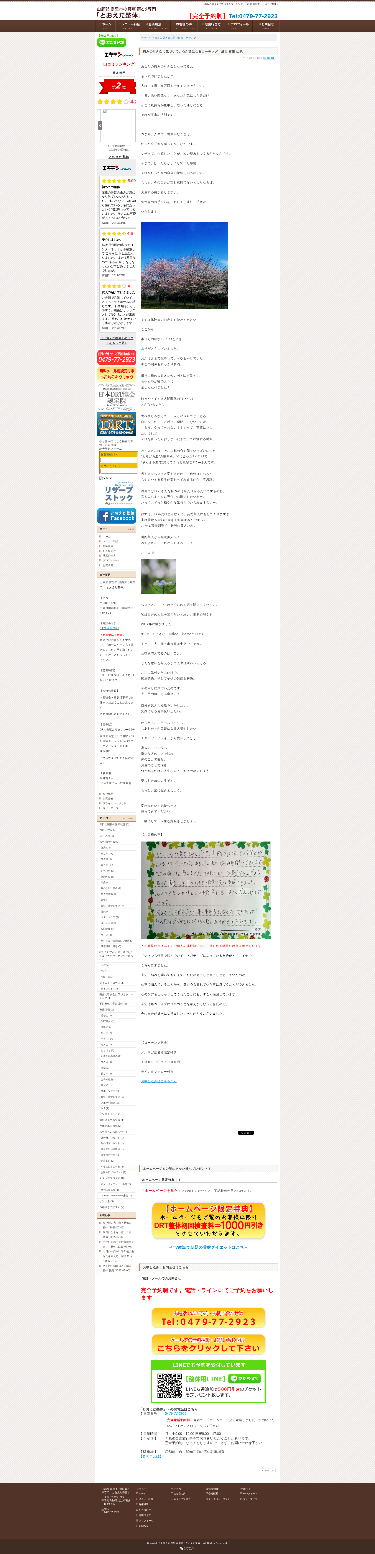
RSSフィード (250, 1493)
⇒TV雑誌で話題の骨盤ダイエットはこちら (208, 1247)
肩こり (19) (107, 853)
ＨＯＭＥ (146, 37)
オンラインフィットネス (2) (116, 1184)
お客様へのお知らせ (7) (113, 1131)
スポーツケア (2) (110, 917)
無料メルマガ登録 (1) (111, 1120)
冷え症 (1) (106, 1044)
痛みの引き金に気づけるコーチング (175, 37)
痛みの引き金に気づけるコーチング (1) (116, 996)
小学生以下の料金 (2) (112, 1166)
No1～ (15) (107, 977)
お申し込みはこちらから (159, 1081)
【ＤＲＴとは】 (151, 1456)
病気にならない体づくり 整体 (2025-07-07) (118, 1235)
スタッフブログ (182, 1499)
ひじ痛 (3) (106, 934)
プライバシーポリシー (116, 803)
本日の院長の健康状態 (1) (114, 824)
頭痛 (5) (105, 882)
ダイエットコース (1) (111, 982)
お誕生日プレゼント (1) (113, 1172)
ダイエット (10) (109, 988)
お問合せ (108, 565)
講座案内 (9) (107, 1160)
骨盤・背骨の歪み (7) (112, 905)
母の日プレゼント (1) (112, 1143)
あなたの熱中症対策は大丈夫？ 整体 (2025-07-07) (118, 1244)
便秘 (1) (105, 1067)
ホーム (107, 536)
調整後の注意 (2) (110, 1155)
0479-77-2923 (176, 1413)
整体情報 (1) (106, 1009)
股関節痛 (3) (107, 929)
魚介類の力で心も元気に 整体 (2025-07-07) (118, 1225)
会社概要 (108, 793)
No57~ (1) (106, 965)
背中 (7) (105, 900)
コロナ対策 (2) (107, 830)
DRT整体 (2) (107, 1021)
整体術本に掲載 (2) (110, 1125)
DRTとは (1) (106, 835)
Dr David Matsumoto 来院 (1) (116, 1195)
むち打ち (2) (107, 871)
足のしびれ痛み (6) (111, 888)
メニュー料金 (110, 541)
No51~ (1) (106, 971)
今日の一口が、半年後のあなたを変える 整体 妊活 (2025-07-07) (118, 1256)
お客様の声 (109, 550)
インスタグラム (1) (110, 1114)
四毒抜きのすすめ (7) (111, 1207)
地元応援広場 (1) (110, 1190)
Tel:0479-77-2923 (253, 16)
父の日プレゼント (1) (112, 1137)
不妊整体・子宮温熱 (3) (113, 1003)
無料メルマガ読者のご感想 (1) (117, 940)
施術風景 (108, 546)
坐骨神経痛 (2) (109, 1079)
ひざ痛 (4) (106, 1062)
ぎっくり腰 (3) (109, 923)
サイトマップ (110, 808)
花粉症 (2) (106, 1015)
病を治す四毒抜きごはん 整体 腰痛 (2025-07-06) (118, 1268)
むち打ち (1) (107, 1050)
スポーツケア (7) (110, 1091)
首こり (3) (106, 1073)
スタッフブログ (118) (112, 1178)
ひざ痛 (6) (106, 859)
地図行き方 (109, 555)
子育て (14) (107, 1038)
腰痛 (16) (106, 1027)
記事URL (269, 58)
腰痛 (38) (106, 847)
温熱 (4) (105, 911)
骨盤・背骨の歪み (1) (112, 1096)
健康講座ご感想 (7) (111, 946)
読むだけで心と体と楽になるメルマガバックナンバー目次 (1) (116, 956)
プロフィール (110, 560)
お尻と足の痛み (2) (111, 1056)
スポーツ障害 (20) (110, 1102)
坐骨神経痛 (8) (109, 894)
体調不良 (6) (107, 876)
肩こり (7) (106, 1033)
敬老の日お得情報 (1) (112, 1149)
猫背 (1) (105, 1085)
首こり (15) (107, 865)
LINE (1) (104, 1108)
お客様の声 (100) (109, 841)
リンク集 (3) (106, 1201)
